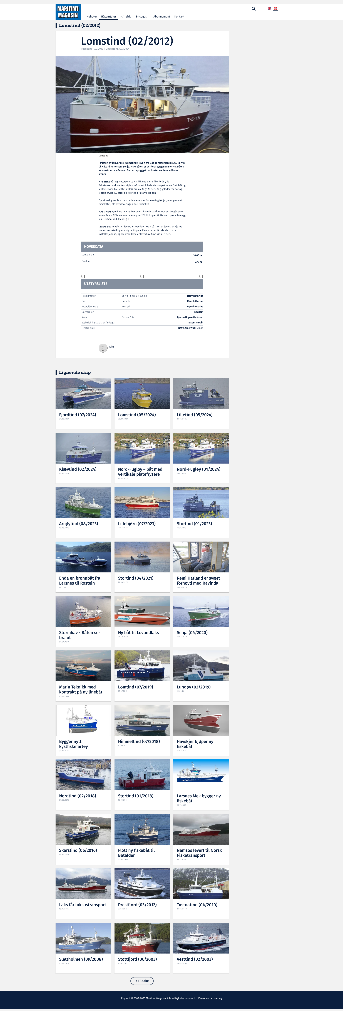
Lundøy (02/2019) (194, 687)
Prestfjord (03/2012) (137, 905)
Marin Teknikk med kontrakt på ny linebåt (80, 690)
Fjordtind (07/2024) (77, 415)
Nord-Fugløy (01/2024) (198, 469)
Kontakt (179, 16)
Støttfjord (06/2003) (137, 959)
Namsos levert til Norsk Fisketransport (199, 853)
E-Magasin (142, 16)
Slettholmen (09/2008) (81, 959)
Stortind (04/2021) (135, 578)
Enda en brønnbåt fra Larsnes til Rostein (79, 581)
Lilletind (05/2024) (195, 415)
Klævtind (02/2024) (77, 469)
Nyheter (92, 16)
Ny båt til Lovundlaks (138, 633)
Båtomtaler (108, 16)
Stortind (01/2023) (194, 524)
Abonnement (161, 16)
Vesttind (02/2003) (195, 959)
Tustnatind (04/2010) (197, 905)
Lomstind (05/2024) (137, 415)
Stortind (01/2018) (135, 796)
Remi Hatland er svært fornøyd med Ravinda (198, 581)
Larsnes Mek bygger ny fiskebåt (199, 799)
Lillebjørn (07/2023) (137, 524)
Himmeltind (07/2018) (139, 741)
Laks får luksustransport (82, 905)
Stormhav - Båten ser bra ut (79, 635)
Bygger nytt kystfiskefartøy (73, 744)
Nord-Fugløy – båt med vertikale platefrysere (140, 472)
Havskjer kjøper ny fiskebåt (195, 744)
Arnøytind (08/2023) (78, 524)
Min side (125, 16)
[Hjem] (68, 12)
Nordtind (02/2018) (77, 796)
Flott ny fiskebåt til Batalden (136, 853)
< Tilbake (142, 981)
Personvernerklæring (210, 998)
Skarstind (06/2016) (78, 850)
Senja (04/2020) (192, 633)
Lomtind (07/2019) (135, 687)
